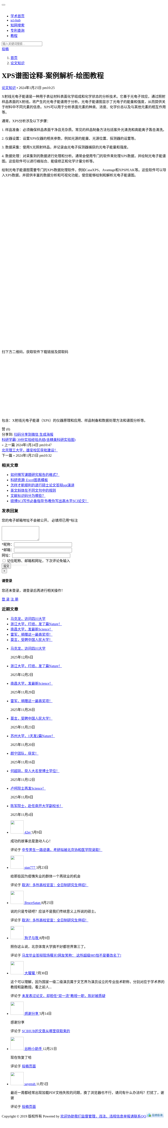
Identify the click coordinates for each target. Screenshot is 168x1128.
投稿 (5, 49)
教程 (14, 36)
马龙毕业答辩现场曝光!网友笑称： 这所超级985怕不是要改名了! (71, 955)
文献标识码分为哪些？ (28, 496)
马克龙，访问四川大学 (28, 619)
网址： (7, 555)
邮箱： (8, 550)
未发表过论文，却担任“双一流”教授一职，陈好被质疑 (63, 996)
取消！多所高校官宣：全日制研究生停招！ (55, 885)
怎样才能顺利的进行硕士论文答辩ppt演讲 (42, 485)
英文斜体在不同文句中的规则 (33, 490)
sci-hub (15, 20)
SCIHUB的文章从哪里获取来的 (46, 1031)
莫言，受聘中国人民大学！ (31, 640)
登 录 (6, 599)
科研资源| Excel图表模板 (29, 480)
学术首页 (17, 16)
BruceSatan (32, 903)
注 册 (14, 599)
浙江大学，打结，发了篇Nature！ (36, 624)
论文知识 (9, 88)
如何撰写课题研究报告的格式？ (35, 475)
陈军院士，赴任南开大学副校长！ (36, 806)
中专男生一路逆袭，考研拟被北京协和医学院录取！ (62, 850)
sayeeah (30, 1084)
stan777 (30, 867)
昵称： (8, 544)
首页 (14, 58)
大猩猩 (30, 973)
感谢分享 (31, 1013)
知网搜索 (17, 25)
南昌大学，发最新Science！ (31, 629)
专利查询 (17, 30)
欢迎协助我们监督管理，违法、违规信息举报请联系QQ (103, 1116)
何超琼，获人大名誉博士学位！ (35, 771)
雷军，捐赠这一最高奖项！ (31, 634)
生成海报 (46, 434)
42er (28, 832)
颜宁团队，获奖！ (24, 753)
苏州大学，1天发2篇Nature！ (32, 736)
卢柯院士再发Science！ (28, 788)
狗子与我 (31, 938)
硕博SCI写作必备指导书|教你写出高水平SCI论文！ (49, 501)
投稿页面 (29, 1066)
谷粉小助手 (33, 1049)
